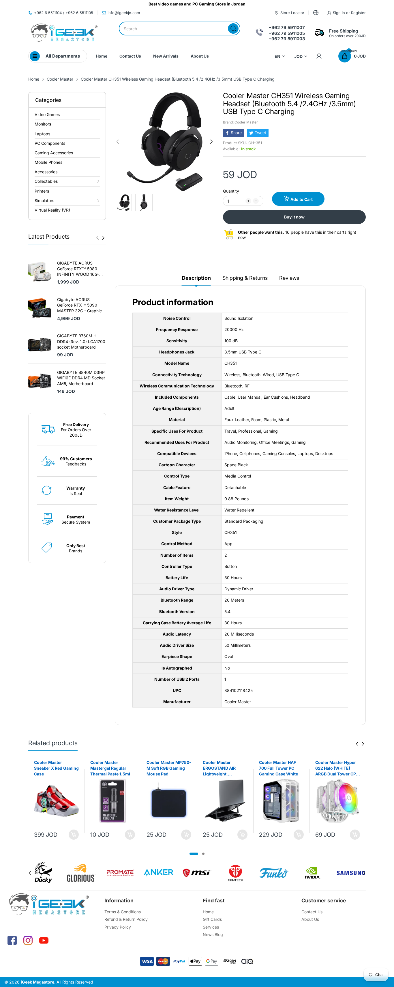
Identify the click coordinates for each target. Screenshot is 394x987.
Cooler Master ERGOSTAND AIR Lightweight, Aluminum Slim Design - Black (225, 768)
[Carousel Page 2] (203, 854)
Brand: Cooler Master (240, 122)
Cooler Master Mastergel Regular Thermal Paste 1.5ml (110, 768)
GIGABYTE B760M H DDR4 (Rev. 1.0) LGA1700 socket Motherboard (81, 341)
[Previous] (103, 237)
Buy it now (294, 216)
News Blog (213, 934)
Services (211, 927)
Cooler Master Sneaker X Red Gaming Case (56, 768)
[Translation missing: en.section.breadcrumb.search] (233, 28)
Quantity (231, 191)
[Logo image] (43, 873)
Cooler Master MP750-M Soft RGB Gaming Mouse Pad (169, 768)
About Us (310, 919)
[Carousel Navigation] (100, 237)
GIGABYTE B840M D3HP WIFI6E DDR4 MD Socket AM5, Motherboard (81, 378)
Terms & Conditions (122, 911)
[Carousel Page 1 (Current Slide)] (194, 854)
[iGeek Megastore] (64, 33)
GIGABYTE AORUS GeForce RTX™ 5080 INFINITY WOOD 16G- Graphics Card (78, 268)
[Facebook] (12, 940)
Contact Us (311, 911)
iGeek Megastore (37, 982)
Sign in (339, 12)
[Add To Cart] (74, 835)
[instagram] (28, 940)
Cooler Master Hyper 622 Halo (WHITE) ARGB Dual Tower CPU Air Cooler (337, 768)
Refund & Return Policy (126, 919)
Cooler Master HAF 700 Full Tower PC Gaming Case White (278, 768)
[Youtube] (43, 940)
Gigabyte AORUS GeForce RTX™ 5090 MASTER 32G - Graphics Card (80, 305)
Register (358, 12)
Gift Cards (212, 919)
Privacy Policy (117, 927)
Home (208, 911)
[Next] (97, 237)
